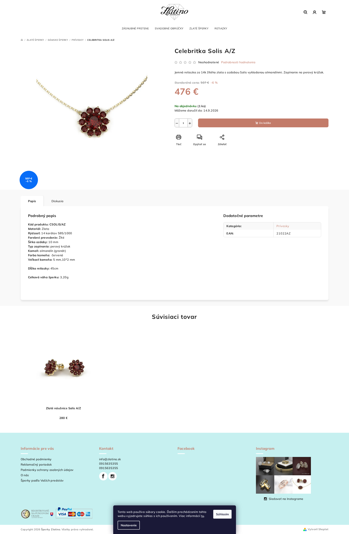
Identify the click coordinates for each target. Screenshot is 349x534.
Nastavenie (129, 525)
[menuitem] (135, 28)
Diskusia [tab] (57, 201)
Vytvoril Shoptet (318, 529)
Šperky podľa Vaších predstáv (42, 480)
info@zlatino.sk (110, 459)
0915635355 (108, 463)
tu (202, 516)
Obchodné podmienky (36, 459)
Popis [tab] (32, 201)
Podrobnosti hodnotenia (238, 62)
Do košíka (265, 123)
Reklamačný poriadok (36, 464)
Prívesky (282, 226)
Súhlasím (222, 514)
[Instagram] (112, 476)
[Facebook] (103, 476)
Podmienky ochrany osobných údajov (47, 470)
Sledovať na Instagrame (286, 499)
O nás (25, 475)
